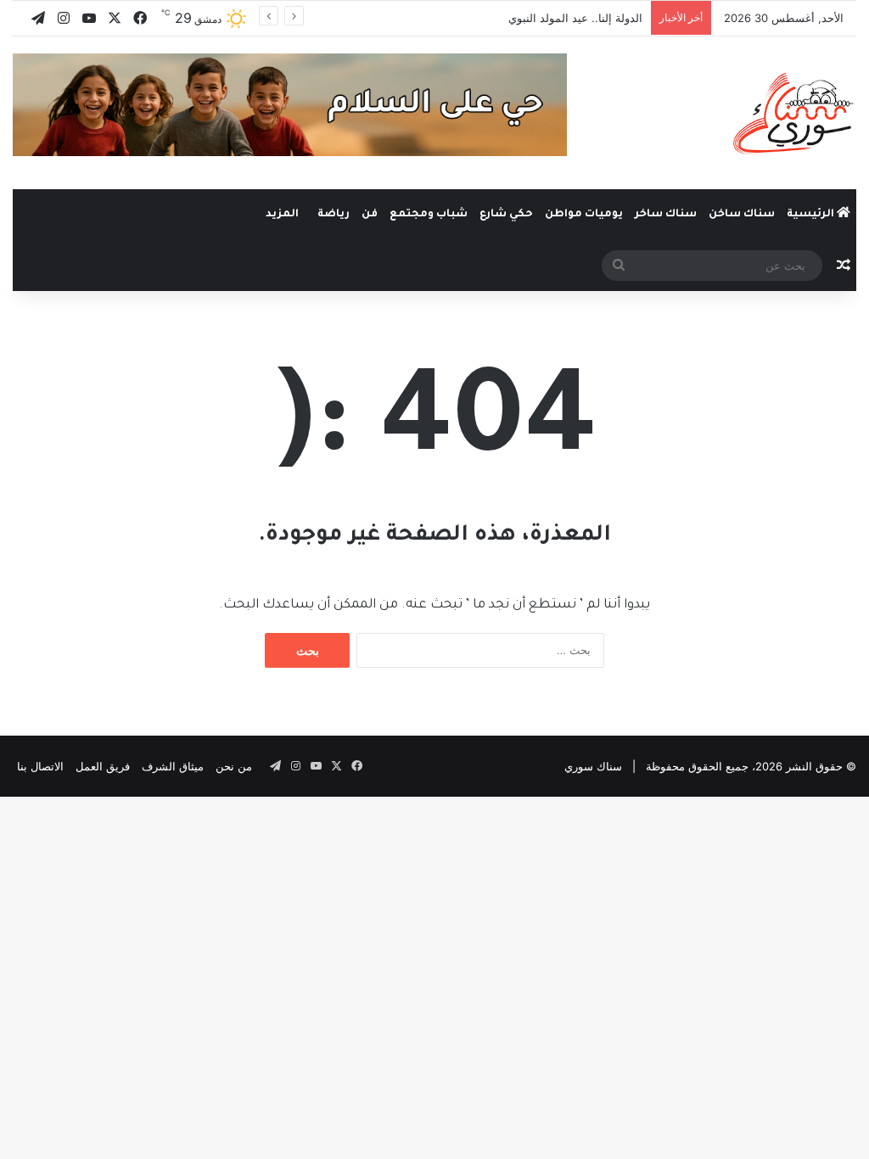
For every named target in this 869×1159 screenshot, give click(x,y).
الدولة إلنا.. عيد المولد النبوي (575, 18)
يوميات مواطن (584, 215)
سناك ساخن (742, 215)
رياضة (333, 215)
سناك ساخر (666, 215)
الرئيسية (812, 215)
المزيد (282, 215)
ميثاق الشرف (173, 766)
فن (370, 215)
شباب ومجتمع (429, 215)
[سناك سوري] (794, 112)
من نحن (234, 766)
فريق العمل (103, 766)
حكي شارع (506, 215)
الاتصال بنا (40, 766)
